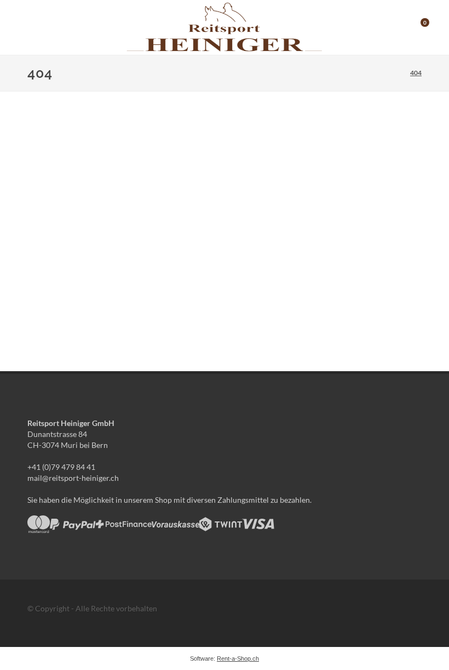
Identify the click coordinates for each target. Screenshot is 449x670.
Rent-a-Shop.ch (238, 658)
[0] (418, 26)
